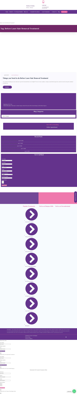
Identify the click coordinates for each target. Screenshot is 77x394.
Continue (7, 87)
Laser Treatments (46, 11)
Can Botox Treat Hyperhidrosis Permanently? (9, 143)
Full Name (2, 371)
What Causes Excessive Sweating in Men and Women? (11, 148)
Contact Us (54, 11)
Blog (59, 11)
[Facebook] (60, 337)
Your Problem (4, 179)
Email (1, 378)
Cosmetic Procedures (35, 11)
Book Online (64, 11)
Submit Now (2, 387)
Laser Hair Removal (14, 75)
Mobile (3, 169)
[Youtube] (67, 337)
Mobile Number (3, 346)
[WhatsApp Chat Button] (74, 391)
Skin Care (26, 11)
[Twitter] (62, 337)
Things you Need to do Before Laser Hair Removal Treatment (25, 78)
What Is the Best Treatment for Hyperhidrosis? (9, 140)
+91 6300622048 (45, 7)
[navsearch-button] (70, 12)
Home (7, 11)
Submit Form (4, 185)
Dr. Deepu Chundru (18, 11)
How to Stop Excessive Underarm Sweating (9, 145)
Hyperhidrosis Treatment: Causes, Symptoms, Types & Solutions (13, 151)
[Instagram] (64, 337)
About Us (11, 11)
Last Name (4, 162)
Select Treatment (5, 172)
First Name (4, 159)
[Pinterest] (65, 337)
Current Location (5, 176)
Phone (1, 375)
